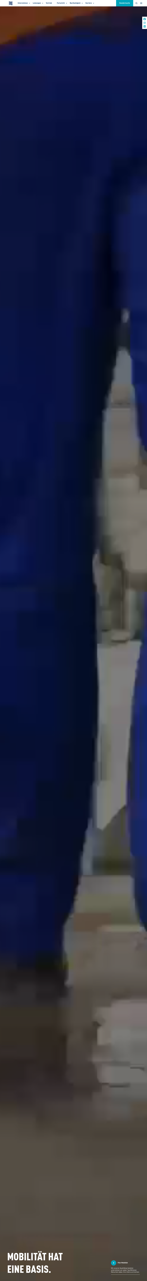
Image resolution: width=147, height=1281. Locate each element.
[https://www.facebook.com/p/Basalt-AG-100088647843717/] (144, 20)
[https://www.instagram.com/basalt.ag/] (144, 23)
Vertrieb (49, 3)
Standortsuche (124, 3)
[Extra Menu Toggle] (141, 3)
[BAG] (11, 3)
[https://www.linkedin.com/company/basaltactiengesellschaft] (144, 27)
